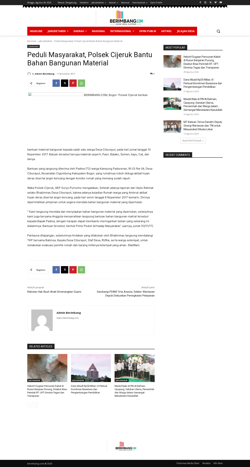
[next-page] (35, 404)
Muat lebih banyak (191, 140)
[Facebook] (200, 3)
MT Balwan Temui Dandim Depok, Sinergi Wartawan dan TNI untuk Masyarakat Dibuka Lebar (203, 126)
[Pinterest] (73, 83)
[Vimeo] (215, 3)
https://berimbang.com (68, 318)
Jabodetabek (45, 41)
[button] (218, 31)
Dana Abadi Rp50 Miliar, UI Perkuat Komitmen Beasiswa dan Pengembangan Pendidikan (89, 389)
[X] (210, 3)
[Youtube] (221, 3)
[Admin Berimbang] (29, 74)
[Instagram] (205, 3)
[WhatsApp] (81, 83)
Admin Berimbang (44, 73)
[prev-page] (29, 404)
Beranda (31, 41)
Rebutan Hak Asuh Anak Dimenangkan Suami (54, 291)
